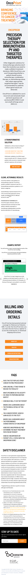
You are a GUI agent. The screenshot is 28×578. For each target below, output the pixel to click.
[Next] (27, 279)
